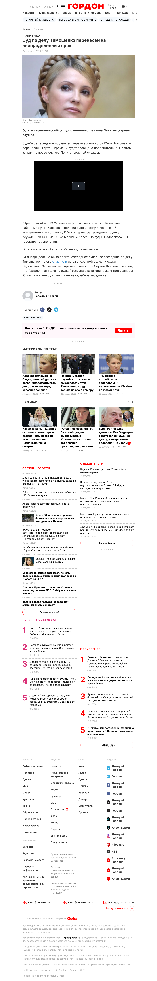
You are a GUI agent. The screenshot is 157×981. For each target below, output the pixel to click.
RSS (114, 851)
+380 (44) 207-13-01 (40, 902)
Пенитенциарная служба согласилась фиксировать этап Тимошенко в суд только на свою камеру (77, 383)
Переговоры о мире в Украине (77, 19)
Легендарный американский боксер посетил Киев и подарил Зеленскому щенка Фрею (109, 680)
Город (81, 760)
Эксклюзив (57, 809)
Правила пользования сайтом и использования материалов (64, 857)
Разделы (55, 760)
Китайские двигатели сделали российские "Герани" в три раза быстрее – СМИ (47, 549)
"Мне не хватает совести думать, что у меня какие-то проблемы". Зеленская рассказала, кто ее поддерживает (52, 681)
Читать (123, 330)
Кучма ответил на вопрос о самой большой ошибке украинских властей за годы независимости (110, 697)
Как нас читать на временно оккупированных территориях (33, 882)
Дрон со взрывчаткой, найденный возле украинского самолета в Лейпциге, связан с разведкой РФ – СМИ (49, 480)
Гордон (26, 29)
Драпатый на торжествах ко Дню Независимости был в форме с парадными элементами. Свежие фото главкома (52, 700)
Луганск (83, 812)
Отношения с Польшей (115, 19)
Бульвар (122, 12)
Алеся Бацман (121, 827)
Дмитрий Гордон (118, 768)
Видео (54, 822)
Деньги (27, 779)
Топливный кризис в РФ (39, 19)
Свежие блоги (91, 463)
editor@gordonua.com (121, 902)
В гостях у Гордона (88, 12)
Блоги (109, 12)
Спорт (26, 792)
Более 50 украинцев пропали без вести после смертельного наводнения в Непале (54, 518)
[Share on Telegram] (56, 309)
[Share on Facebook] (42, 309)
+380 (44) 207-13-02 (80, 902)
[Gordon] (86, 6)
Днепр (82, 799)
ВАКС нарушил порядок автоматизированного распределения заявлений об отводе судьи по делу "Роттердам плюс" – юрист (45, 534)
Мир (25, 785)
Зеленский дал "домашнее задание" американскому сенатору (45, 603)
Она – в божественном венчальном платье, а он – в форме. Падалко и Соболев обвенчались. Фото (50, 631)
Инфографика (31, 825)
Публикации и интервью (54, 12)
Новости (28, 12)
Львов (82, 772)
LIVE (53, 802)
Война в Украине (33, 766)
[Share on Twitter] (49, 309)
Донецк (83, 785)
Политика (39, 29)
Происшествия (32, 818)
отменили (59, 261)
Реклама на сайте (33, 859)
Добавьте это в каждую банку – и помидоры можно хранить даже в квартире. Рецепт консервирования (51, 664)
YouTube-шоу (59, 835)
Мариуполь (85, 805)
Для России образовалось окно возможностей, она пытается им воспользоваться (104, 501)
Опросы (55, 829)
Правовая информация (30, 868)
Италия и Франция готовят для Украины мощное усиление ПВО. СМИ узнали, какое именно (49, 590)
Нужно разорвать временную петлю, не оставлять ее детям (104, 515)
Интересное (30, 832)
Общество (121, 447)
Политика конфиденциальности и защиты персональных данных (63, 872)
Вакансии (28, 846)
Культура (28, 799)
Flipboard (118, 844)
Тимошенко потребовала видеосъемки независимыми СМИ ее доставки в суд (115, 383)
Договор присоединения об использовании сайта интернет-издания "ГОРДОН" (63, 888)
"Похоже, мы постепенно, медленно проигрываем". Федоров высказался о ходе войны (110, 731)
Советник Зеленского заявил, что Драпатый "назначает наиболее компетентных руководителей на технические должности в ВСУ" (107, 662)
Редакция (28, 853)
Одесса (82, 779)
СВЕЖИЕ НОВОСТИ (36, 468)
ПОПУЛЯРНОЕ (90, 649)
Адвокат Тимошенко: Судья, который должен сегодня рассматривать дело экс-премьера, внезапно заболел (39, 383)
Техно (26, 805)
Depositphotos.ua (71, 937)
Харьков (83, 792)
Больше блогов (107, 543)
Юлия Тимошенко (32, 317)
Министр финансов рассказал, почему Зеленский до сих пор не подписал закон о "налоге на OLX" (49, 575)
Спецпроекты (59, 842)
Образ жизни (31, 812)
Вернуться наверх (117, 908)
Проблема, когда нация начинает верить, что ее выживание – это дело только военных (107, 530)
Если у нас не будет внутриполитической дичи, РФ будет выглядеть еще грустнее (102, 485)
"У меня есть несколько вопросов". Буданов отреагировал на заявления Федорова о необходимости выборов (110, 714)
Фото (54, 815)
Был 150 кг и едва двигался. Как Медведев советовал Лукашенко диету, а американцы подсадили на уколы (116, 435)
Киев (81, 766)
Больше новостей (49, 612)
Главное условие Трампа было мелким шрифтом (55, 560)
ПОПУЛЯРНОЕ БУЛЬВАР (39, 619)
